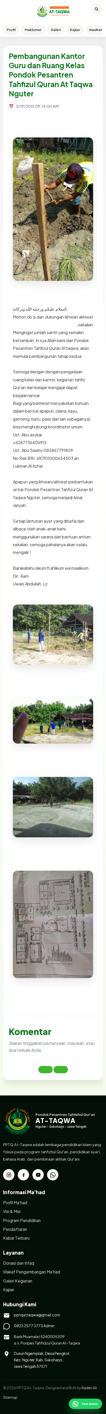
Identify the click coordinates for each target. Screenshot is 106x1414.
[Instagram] (8, 1174)
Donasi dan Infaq (18, 1263)
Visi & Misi (12, 1211)
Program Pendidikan (22, 1220)
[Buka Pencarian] (97, 9)
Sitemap (10, 1397)
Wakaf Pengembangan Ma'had (31, 1271)
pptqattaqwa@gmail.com (37, 1314)
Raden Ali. (90, 1388)
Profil (11, 30)
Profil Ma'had (15, 1202)
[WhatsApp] (52, 1174)
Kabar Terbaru (16, 1237)
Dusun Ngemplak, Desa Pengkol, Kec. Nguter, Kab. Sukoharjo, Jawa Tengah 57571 (42, 1360)
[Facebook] (23, 1174)
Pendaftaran (15, 1229)
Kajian (75, 30)
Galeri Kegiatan (17, 1280)
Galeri (56, 30)
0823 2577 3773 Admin (34, 1325)
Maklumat (33, 30)
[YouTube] (38, 1174)
